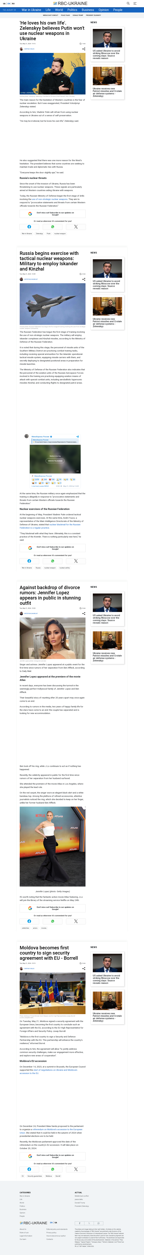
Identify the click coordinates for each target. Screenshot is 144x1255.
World (59, 10)
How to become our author (56, 1236)
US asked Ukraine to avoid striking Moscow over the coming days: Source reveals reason (106, 54)
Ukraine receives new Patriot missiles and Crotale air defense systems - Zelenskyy (107, 92)
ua (4, 3)
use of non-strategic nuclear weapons (50, 199)
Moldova (49, 1176)
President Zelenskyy (93, 15)
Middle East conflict (50, 15)
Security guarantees (35, 1176)
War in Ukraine (31, 10)
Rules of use (24, 1232)
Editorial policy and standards (57, 1229)
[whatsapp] (98, 1223)
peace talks (65, 15)
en (9, 3)
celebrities (25, 928)
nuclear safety (65, 568)
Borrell (58, 1176)
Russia (38, 568)
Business (88, 10)
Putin (49, 233)
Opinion (104, 10)
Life (48, 10)
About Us (23, 1229)
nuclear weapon (60, 233)
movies (43, 928)
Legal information (26, 1236)
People (117, 10)
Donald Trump (78, 15)
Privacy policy (51, 1232)
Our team (23, 1239)
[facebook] (79, 1223)
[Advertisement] (52, 140)
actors (35, 928)
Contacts (49, 1239)
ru (13, 3)
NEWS (94, 22)
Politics (72, 10)
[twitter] (89, 1223)
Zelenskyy (39, 233)
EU (23, 1176)
